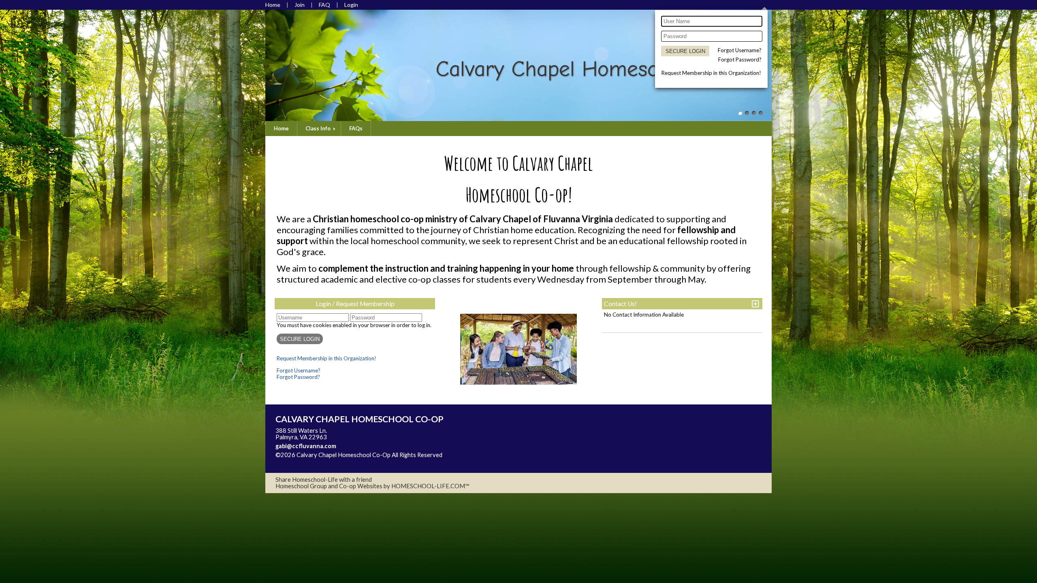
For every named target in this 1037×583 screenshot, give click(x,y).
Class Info (321, 128)
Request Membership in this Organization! (711, 73)
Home (281, 128)
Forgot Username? (740, 50)
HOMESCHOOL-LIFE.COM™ (430, 486)
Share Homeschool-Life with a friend (323, 479)
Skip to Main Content (309, 461)
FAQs (356, 128)
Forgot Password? (740, 59)
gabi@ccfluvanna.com (305, 446)
